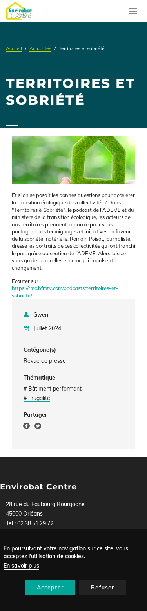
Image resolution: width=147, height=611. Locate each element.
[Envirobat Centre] (19, 11)
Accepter (50, 587)
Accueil (14, 48)
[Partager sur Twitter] (37, 427)
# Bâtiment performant (53, 388)
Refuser (102, 587)
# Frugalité (37, 397)
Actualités (40, 48)
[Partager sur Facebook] (26, 427)
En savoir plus (21, 565)
